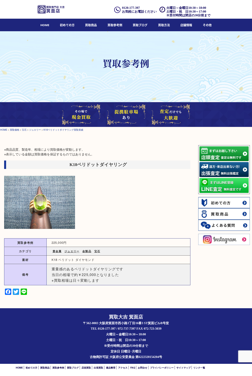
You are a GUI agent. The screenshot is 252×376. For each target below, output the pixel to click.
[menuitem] (44, 25)
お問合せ (142, 367)
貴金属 (57, 251)
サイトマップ (183, 367)
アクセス (123, 367)
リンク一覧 (199, 367)
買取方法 (164, 25)
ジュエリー (71, 251)
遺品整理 (110, 367)
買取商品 (91, 25)
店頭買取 (86, 367)
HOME (44, 25)
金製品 (86, 251)
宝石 (97, 251)
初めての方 (67, 25)
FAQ (132, 367)
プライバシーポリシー (162, 367)
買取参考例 (114, 25)
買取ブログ (140, 25)
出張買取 (98, 367)
